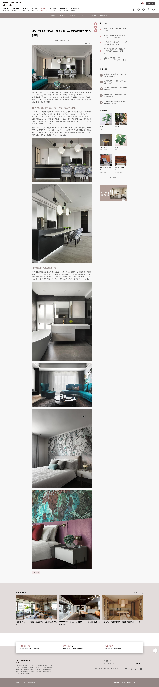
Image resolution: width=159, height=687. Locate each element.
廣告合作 (103, 668)
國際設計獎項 (104, 15)
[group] (36, 609)
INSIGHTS (35, 10)
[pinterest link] (148, 9)
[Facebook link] (133, 9)
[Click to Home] (13, 4)
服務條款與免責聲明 (29, 682)
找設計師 (15, 8)
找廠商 (5, 8)
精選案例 (53, 15)
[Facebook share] (95, 23)
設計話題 (72, 15)
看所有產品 (113, 177)
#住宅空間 (36, 572)
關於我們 (97, 668)
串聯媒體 (115, 668)
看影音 (34, 8)
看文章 (43, 8)
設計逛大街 (93, 15)
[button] (137, 592)
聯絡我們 (109, 668)
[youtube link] (141, 669)
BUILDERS (26, 10)
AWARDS (74, 10)
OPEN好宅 (82, 15)
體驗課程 (63, 8)
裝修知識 (62, 15)
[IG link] (143, 9)
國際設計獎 (75, 8)
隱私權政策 (19, 682)
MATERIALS (7, 10)
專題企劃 (53, 8)
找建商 (25, 8)
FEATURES (53, 10)
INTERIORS (15, 10)
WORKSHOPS (64, 10)
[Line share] (95, 27)
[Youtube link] (153, 9)
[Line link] (138, 9)
